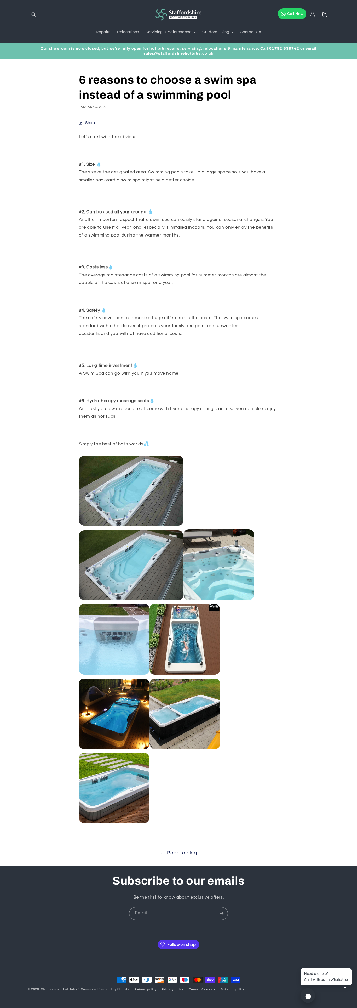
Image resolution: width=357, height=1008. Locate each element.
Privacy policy (173, 989)
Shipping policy (233, 989)
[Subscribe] (222, 913)
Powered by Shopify (113, 989)
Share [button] (90, 123)
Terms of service (202, 989)
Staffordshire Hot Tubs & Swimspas (68, 989)
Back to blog (182, 852)
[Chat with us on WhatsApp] (308, 995)
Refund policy (146, 989)
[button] (34, 14)
